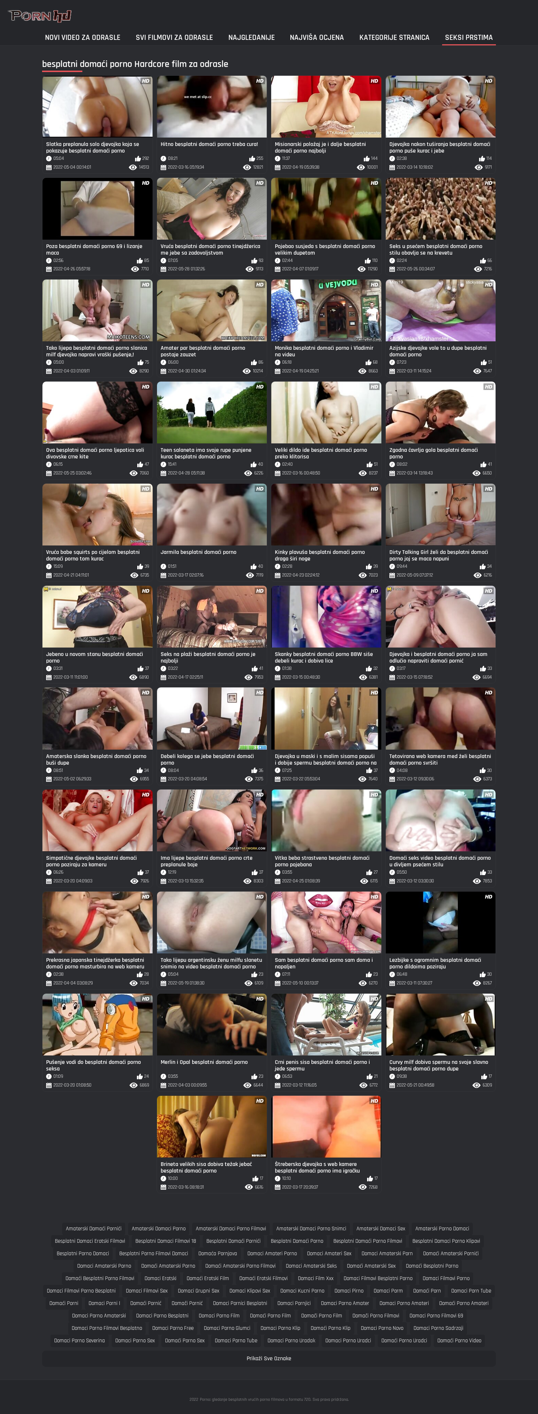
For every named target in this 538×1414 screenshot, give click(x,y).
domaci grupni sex (198, 1290)
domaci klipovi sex (249, 1290)
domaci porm (388, 1290)
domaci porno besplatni (162, 1315)
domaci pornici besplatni (240, 1303)
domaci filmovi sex (147, 1290)
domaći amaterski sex (371, 1266)
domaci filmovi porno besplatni (81, 1290)
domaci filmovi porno (446, 1278)
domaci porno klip (280, 1328)
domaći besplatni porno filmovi (100, 1278)
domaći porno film (270, 1315)
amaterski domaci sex (380, 1228)
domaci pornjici (294, 1303)
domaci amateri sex (329, 1253)
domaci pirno (349, 1290)
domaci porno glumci (227, 1328)
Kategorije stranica (394, 37)
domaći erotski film (208, 1278)
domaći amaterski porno (168, 1266)
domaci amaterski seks (311, 1266)
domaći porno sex (185, 1340)
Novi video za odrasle (82, 37)
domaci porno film (219, 1315)
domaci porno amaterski (99, 1315)
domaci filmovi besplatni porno (378, 1278)
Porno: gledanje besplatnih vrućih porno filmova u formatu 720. (255, 1399)
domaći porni (63, 1303)
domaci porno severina (79, 1340)
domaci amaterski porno (104, 1266)
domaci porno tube (236, 1340)
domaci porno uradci (348, 1340)
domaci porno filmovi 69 (436, 1315)
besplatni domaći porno (297, 1241)
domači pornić (187, 1303)
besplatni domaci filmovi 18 (165, 1241)
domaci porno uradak (291, 1340)
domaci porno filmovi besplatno (107, 1328)
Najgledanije (251, 37)
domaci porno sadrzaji (438, 1328)
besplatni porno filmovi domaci (153, 1253)
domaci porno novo (382, 1328)
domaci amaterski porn (387, 1253)
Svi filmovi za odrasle (174, 37)
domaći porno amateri (464, 1303)
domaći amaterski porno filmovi (240, 1266)
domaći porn (427, 1290)
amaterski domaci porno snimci (311, 1228)
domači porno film (321, 1315)
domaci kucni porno (302, 1290)
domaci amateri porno (272, 1253)
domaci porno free (173, 1328)
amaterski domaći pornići (94, 1228)
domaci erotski (160, 1278)
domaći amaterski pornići (451, 1253)
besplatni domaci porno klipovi (446, 1241)
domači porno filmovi (375, 1315)
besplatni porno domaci (83, 1253)
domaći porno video (459, 1340)
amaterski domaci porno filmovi (231, 1228)
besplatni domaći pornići (233, 1241)
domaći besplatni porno (432, 1266)
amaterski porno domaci (442, 1228)
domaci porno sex (135, 1340)
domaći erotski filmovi (263, 1278)
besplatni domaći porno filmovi (367, 1241)
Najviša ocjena (317, 37)
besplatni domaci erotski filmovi (90, 1241)
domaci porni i (104, 1303)
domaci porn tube (471, 1290)
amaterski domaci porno (159, 1228)
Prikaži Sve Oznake (269, 1358)
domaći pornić (145, 1303)
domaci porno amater (345, 1303)
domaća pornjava (217, 1253)
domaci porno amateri (404, 1303)
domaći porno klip (331, 1328)
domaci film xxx (315, 1278)
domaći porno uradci (404, 1340)
